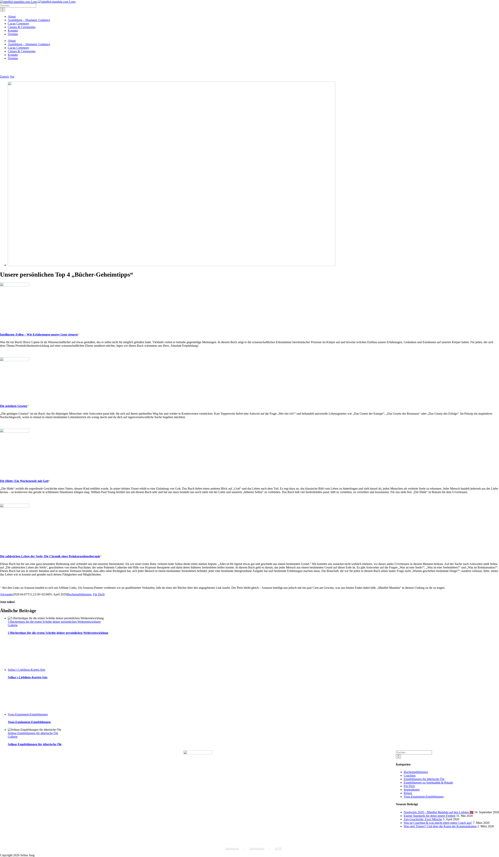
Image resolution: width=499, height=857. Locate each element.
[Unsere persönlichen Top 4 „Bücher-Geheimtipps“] (171, 265)
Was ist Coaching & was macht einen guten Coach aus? (438, 822)
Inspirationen (412, 789)
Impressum (232, 848)
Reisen (408, 793)
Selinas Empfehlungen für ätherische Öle (33, 733)
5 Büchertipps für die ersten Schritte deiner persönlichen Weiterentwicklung (54, 621)
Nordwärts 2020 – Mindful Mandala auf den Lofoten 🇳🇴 (438, 812)
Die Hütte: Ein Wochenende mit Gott (24, 481)
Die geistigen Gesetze (13, 406)
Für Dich (98, 594)
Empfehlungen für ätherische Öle (424, 779)
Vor (12, 76)
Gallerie (13, 625)
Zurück (4, 76)
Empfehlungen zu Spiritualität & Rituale (428, 782)
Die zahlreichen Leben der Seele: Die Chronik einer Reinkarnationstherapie (50, 556)
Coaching (410, 775)
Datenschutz (256, 848)
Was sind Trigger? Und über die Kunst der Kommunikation (440, 826)
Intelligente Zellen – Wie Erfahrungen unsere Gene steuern (39, 334)
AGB (278, 848)
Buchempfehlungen (79, 594)
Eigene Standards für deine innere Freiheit (429, 815)
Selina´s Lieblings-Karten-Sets (26, 669)
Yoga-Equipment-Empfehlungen (28, 714)
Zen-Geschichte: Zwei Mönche (423, 819)
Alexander (6, 594)
